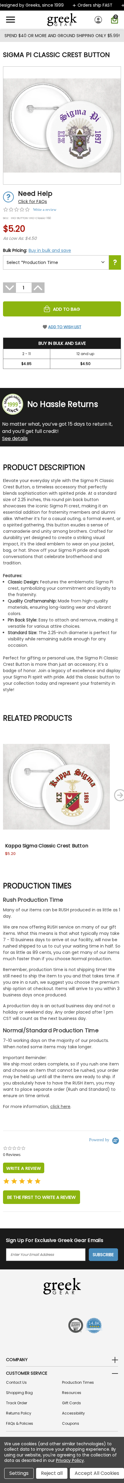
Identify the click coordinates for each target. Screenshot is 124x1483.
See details (15, 438)
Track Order (16, 1402)
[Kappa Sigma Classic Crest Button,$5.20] (56, 786)
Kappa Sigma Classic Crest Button (46, 845)
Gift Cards (71, 1402)
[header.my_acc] (99, 20)
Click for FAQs (32, 201)
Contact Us (16, 1382)
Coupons (70, 1423)
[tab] (23, 1168)
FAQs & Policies (19, 1423)
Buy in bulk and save (50, 250)
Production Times (78, 1382)
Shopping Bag (19, 1392)
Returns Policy (18, 1413)
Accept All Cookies (97, 1473)
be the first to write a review (41, 1197)
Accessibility (73, 1413)
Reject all (52, 1473)
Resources (71, 1392)
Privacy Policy (70, 1460)
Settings (19, 1473)
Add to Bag (66, 309)
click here (60, 1107)
